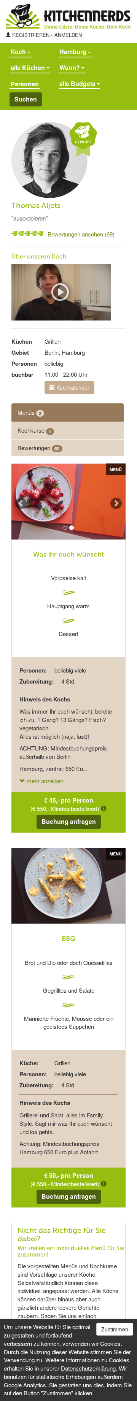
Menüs (29, 412)
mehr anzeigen (44, 781)
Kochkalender (72, 387)
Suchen (25, 99)
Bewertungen (39, 448)
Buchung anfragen (68, 821)
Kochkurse (34, 430)
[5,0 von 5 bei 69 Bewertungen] (14, 233)
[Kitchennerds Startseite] (68, 16)
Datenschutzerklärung (88, 1368)
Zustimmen (114, 1329)
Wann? (70, 67)
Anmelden (68, 34)
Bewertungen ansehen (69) (81, 234)
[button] (17, 501)
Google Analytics (25, 1385)
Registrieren (30, 34)
